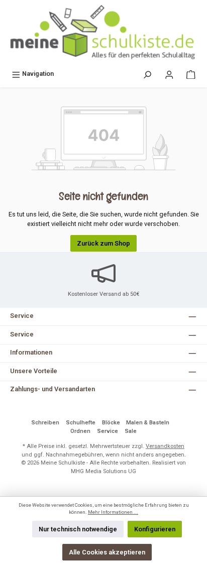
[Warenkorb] (191, 73)
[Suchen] (147, 73)
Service (107, 431)
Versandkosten (165, 446)
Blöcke (111, 422)
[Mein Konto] (169, 73)
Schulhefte (80, 422)
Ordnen (80, 431)
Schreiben (45, 422)
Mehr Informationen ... (113, 512)
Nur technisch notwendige (78, 529)
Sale (131, 431)
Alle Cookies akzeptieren (107, 552)
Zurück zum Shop (103, 243)
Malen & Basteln (147, 422)
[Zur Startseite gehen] (103, 32)
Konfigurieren (154, 529)
